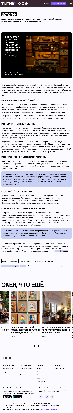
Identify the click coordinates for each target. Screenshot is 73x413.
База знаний (58, 372)
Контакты (40, 378)
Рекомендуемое (8, 368)
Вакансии (40, 375)
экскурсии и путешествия (43, 261)
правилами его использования (48, 409)
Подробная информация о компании (24, 407)
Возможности (24, 372)
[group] (25, 314)
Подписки (6, 372)
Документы (41, 381)
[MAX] (26, 3)
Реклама (22, 375)
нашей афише (61, 251)
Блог (38, 372)
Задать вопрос (59, 368)
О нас (39, 368)
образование (25, 261)
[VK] (19, 3)
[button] (35, 346)
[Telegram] (23, 3)
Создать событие (26, 368)
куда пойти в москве (10, 261)
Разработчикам (60, 375)
